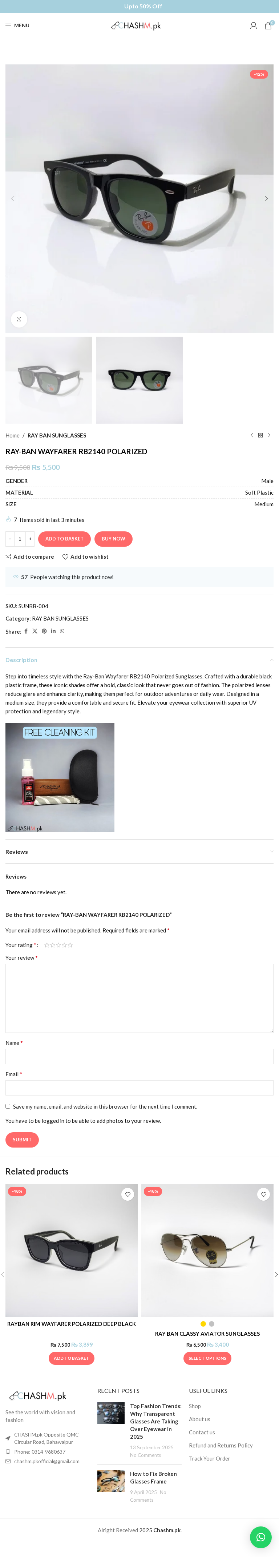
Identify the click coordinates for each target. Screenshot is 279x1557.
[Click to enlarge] (19, 319)
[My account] (253, 25)
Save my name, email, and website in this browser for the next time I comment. (105, 1106)
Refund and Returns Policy (221, 1445)
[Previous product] (251, 435)
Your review (21, 957)
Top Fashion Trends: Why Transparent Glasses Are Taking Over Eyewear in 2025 (156, 1421)
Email (13, 1073)
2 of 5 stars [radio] (53, 945)
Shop (195, 1406)
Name (14, 1042)
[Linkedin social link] (53, 631)
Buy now (113, 539)
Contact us (202, 1432)
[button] (12, 198)
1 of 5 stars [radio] (47, 945)
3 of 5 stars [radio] (58, 945)
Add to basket (64, 539)
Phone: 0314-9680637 (39, 1452)
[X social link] (35, 631)
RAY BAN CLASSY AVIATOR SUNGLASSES (207, 1333)
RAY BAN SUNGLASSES (57, 435)
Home (12, 435)
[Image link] (41, 1395)
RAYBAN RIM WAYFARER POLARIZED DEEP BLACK (71, 1323)
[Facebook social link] (25, 631)
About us (199, 1419)
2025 (146, 1530)
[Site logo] (139, 24)
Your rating (20, 945)
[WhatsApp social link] (62, 631)
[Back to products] (260, 435)
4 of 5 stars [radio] (64, 945)
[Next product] (269, 435)
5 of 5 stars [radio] (70, 945)
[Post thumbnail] (111, 1430)
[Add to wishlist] (127, 1194)
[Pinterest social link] (44, 631)
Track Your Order (209, 1458)
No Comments (145, 1455)
